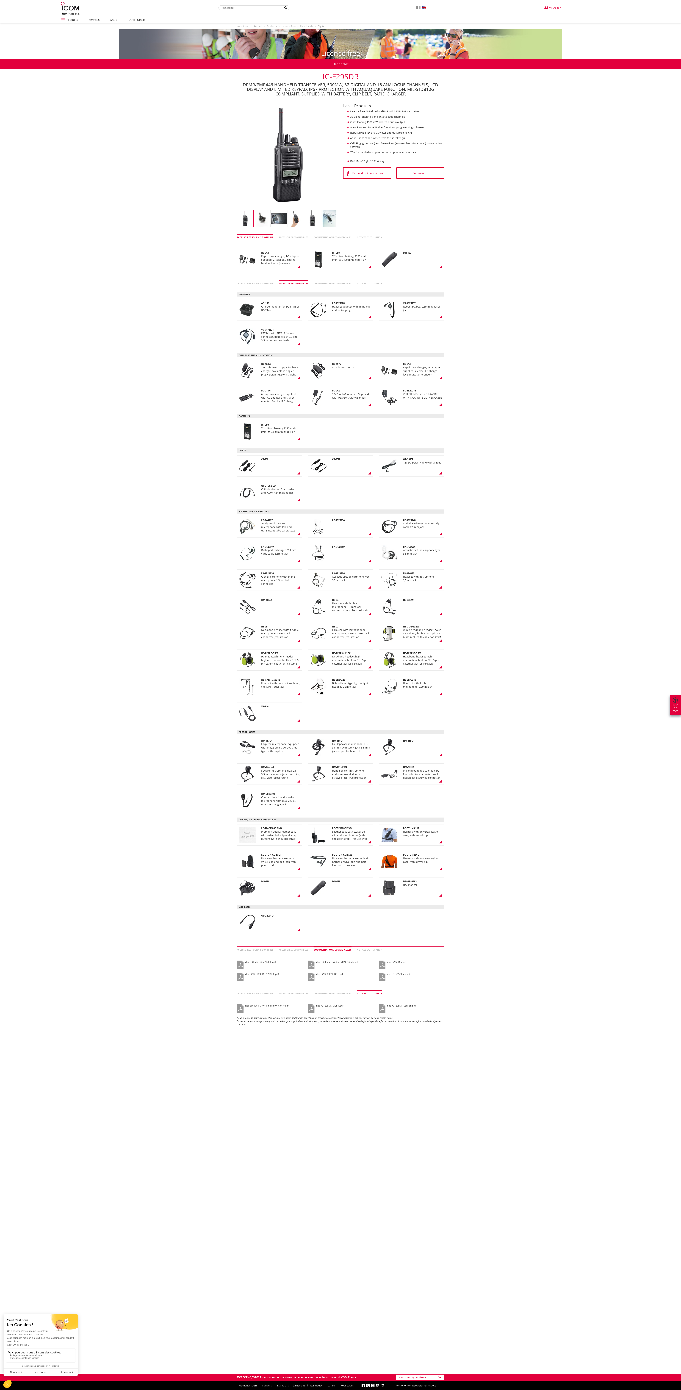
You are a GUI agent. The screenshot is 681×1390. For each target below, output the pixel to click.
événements (299, 1385)
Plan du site (282, 1385)
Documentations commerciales (332, 237)
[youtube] (377, 1385)
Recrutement (316, 1385)
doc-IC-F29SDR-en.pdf (398, 974)
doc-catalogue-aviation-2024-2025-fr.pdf (337, 962)
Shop (113, 20)
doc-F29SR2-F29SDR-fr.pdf (330, 974)
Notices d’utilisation (369, 237)
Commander (420, 173)
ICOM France (136, 20)
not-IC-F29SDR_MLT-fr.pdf (329, 1005)
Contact (332, 1385)
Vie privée (267, 1385)
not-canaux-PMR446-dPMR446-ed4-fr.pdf (267, 1005)
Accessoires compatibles (293, 237)
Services (94, 20)
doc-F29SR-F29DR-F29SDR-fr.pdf (262, 974)
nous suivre (347, 1385)
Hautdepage (675, 708)
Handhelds (341, 64)
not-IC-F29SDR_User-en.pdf (401, 1005)
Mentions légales (248, 1385)
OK (439, 1377)
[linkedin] (382, 1385)
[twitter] (368, 1385)
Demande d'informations (367, 173)
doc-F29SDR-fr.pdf (396, 962)
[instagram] (373, 1385)
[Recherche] (285, 7)
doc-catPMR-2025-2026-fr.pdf (260, 962)
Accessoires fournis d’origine (255, 237)
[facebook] (363, 1385)
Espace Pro (555, 8)
